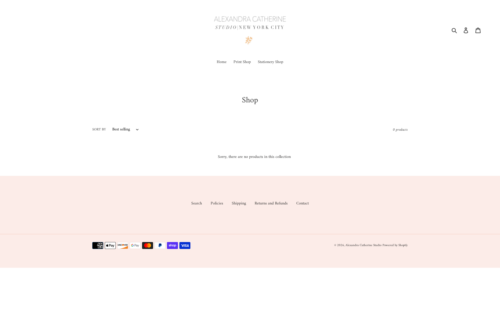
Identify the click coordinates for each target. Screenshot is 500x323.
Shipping (239, 203)
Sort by (99, 129)
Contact (302, 203)
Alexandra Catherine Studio (363, 245)
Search (196, 203)
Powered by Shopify (395, 245)
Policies (217, 203)
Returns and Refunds (271, 203)
